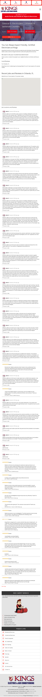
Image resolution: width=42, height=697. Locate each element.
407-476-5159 (23, 14)
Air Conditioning (8, 641)
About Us (7, 660)
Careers (6, 663)
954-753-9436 (12, 32)
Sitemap (20, 695)
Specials (6, 657)
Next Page (4, 586)
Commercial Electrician (10, 635)
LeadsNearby (35, 695)
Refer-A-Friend (8, 650)
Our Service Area (8, 666)
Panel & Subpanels (9, 638)
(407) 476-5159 (31, 693)
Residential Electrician (9, 632)
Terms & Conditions (8, 695)
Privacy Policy (15, 695)
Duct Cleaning (8, 644)
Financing (7, 654)
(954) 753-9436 (33, 691)
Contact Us (7, 669)
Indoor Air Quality (9, 647)
